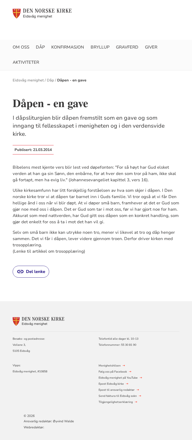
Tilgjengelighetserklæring (116, 402)
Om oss (21, 47)
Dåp (40, 47)
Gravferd (127, 47)
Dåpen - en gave (71, 80)
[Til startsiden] (42, 13)
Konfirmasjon (67, 47)
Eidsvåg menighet (28, 80)
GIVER (151, 47)
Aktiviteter (26, 62)
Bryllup (100, 47)
